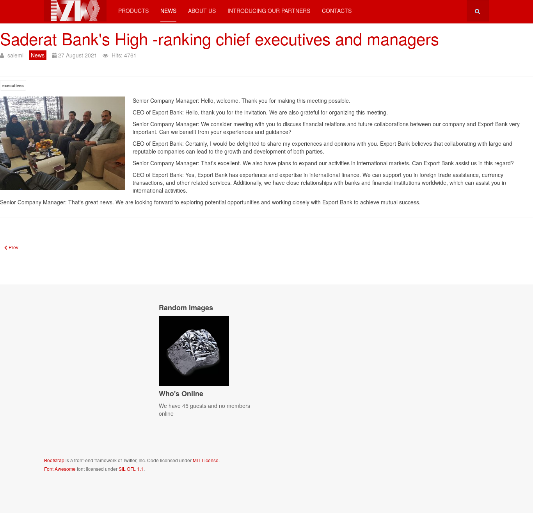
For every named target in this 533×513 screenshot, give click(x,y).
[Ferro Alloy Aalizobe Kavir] (75, 10)
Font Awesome (60, 468)
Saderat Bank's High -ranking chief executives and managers (219, 38)
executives (13, 85)
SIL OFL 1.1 (131, 468)
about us (202, 10)
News (168, 10)
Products (133, 10)
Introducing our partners (268, 10)
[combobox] (478, 10)
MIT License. (206, 460)
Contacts (337, 10)
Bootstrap (54, 460)
